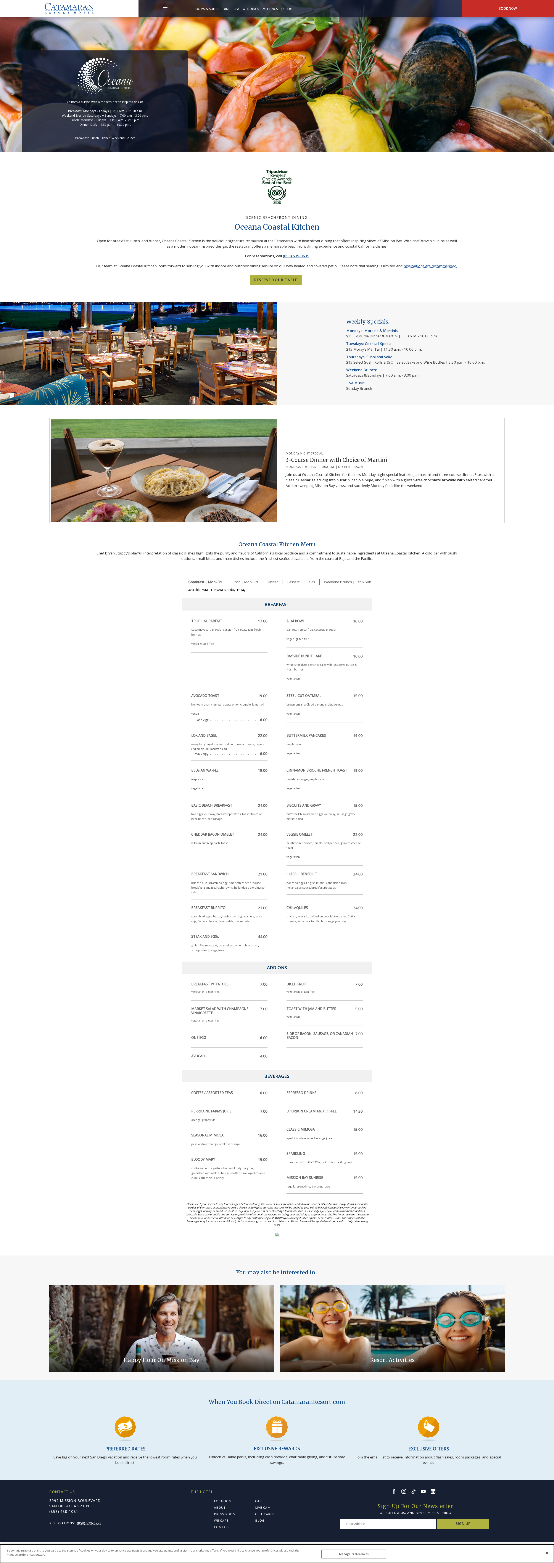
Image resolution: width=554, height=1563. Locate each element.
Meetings (270, 9)
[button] (165, 6)
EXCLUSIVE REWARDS (277, 1448)
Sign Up (463, 1523)
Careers (262, 1501)
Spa (236, 9)
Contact (222, 1527)
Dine (226, 9)
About (220, 1507)
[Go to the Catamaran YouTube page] (425, 1491)
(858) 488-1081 (63, 1511)
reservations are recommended (430, 265)
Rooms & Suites (206, 9)
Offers (287, 9)
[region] (277, 1553)
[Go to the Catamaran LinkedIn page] (435, 1491)
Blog (259, 1520)
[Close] (547, 1553)
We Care (221, 1520)
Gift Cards (265, 1514)
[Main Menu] (165, 9)
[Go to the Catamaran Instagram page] (405, 1491)
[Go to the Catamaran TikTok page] (415, 1491)
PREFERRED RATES (125, 1449)
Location (222, 1501)
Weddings (251, 9)
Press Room (225, 1514)
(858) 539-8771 (89, 1523)
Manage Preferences (354, 1554)
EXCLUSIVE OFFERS (428, 1449)
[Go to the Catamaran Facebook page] (396, 1491)
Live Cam (263, 1507)
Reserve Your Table (275, 279)
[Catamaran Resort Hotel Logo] (69, 8)
